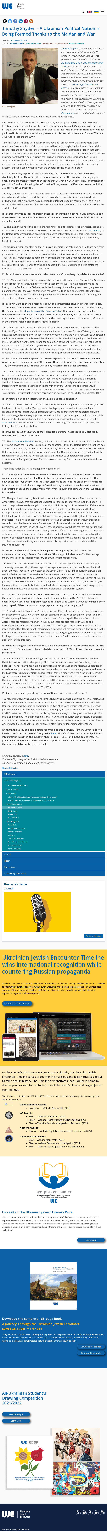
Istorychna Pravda (15, 845)
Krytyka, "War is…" (13, 789)
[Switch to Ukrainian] (96, 12)
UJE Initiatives (10, 774)
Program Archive (93, 936)
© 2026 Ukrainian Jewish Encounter (15, 1529)
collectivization (9, 422)
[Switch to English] (89, 12)
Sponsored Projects (33, 43)
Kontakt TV (12, 814)
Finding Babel (13, 818)
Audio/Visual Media (76, 43)
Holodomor (94, 230)
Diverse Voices (10, 867)
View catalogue (16, 1414)
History (65, 43)
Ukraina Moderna (15, 832)
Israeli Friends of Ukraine (18, 842)
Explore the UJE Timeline (17, 1003)
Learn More (91, 1240)
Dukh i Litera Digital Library (16, 785)
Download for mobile (91, 1353)
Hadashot (12, 825)
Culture (7, 854)
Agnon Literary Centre (16, 828)
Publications (11, 793)
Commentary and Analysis (15, 873)
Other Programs (12, 821)
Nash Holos (12, 811)
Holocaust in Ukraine (22, 441)
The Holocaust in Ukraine (52, 43)
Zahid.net (12, 835)
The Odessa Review (16, 838)
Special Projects (14, 848)
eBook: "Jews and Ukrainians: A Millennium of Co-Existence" (31, 800)
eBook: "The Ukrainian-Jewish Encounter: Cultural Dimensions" (32, 797)
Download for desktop (91, 1346)
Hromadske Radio (17, 43)
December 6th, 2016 (19, 41)
